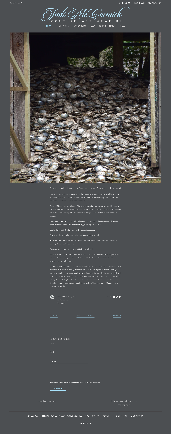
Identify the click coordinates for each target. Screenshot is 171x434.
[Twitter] (119, 2)
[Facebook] (122, 2)
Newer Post (117, 315)
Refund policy (136, 416)
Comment (53, 361)
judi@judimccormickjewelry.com (124, 401)
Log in (13, 3)
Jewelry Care (34, 416)
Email (52, 352)
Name (52, 343)
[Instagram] (126, 2)
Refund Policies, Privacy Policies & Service (62, 416)
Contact (96, 416)
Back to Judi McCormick (85, 315)
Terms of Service (119, 416)
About (106, 416)
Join (20, 3)
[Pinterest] (129, 2)
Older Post (54, 315)
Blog (87, 416)
